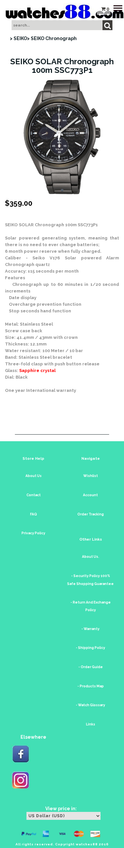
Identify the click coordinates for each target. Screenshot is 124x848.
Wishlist (90, 476)
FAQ (33, 514)
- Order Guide (90, 667)
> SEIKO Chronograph (52, 38)
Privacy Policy (33, 533)
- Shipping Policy (90, 648)
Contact (33, 495)
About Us (33, 476)
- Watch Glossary (90, 705)
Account (90, 495)
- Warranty (90, 629)
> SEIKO (18, 38)
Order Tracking (90, 514)
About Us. (90, 556)
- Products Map (90, 686)
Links (90, 724)
